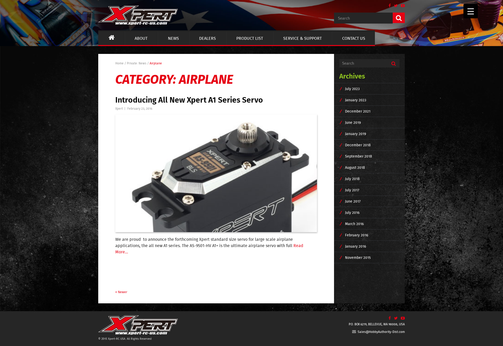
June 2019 (353, 122)
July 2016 (352, 212)
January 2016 (355, 246)
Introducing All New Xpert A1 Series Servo (189, 99)
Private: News (136, 63)
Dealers (207, 38)
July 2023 (352, 88)
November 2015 (358, 257)
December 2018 (358, 145)
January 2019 (355, 133)
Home (119, 63)
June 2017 (352, 201)
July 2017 (352, 190)
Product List (249, 38)
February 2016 (356, 235)
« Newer (121, 292)
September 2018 (358, 156)
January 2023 (355, 100)
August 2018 (355, 167)
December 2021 (357, 111)
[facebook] (388, 6)
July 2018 (352, 178)
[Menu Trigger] (470, 11)
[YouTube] (401, 6)
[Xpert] (138, 14)
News (173, 38)
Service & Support (302, 38)
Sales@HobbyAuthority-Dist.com (380, 332)
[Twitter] (394, 6)
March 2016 (354, 223)
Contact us (353, 38)
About (141, 38)
